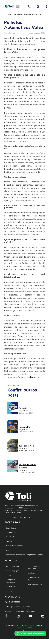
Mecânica (31, 573)
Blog (12, 14)
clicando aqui (35, 377)
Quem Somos (11, 528)
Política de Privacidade (14, 546)
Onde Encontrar (12, 532)
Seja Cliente (10, 537)
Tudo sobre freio (26, 445)
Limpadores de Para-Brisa (34, 567)
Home (6, 14)
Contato (9, 541)
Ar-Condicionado (12, 566)
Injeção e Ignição (12, 571)
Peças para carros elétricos (27, 466)
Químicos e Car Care (33, 579)
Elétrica (8, 575)
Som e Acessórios (35, 584)
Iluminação (10, 591)
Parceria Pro (24, 427)
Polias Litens (25, 408)
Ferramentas (11, 586)
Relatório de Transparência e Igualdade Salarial (24, 555)
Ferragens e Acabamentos (11, 581)
